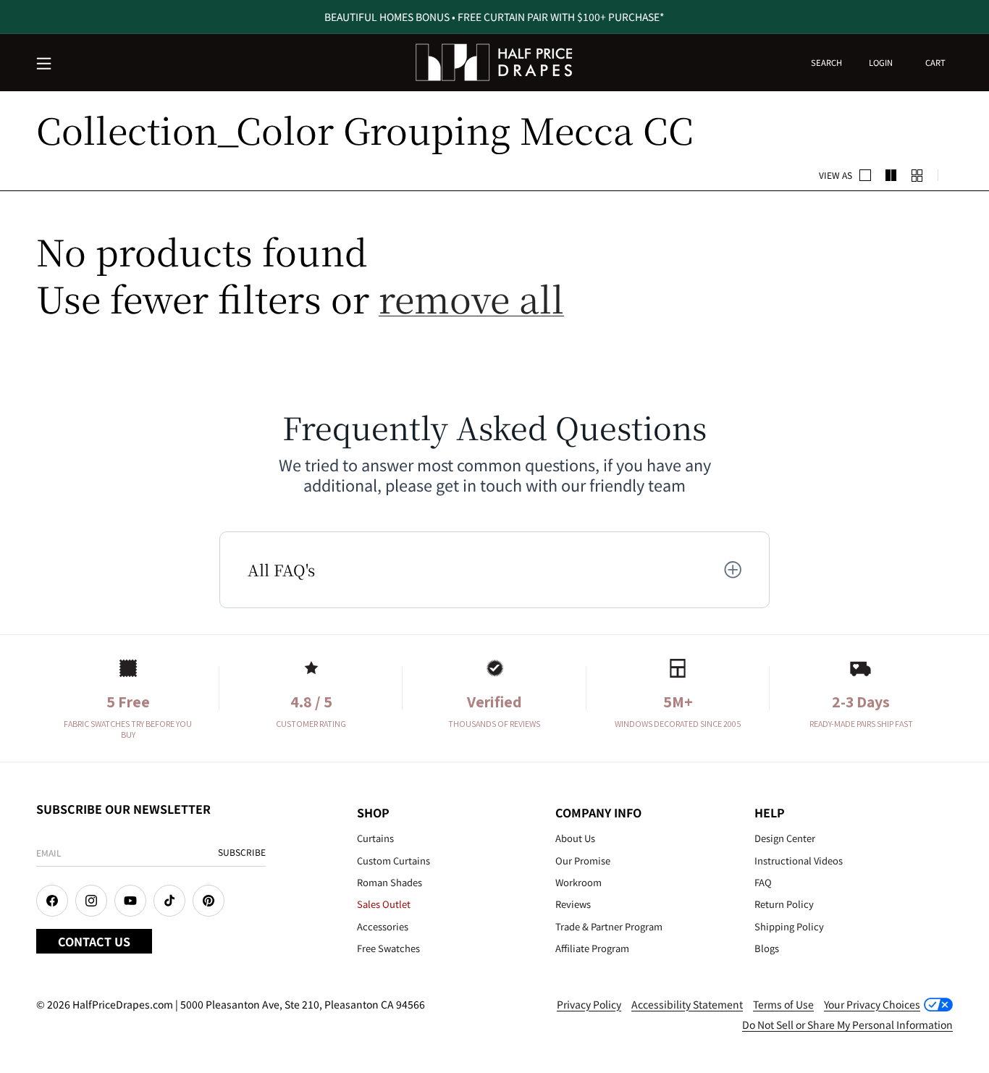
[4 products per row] (891, 175)
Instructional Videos (798, 860)
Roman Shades (389, 882)
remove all (471, 297)
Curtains (375, 838)
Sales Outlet (384, 904)
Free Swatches (388, 948)
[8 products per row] (917, 175)
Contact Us (94, 941)
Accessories (382, 926)
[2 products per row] (865, 175)
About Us (575, 838)
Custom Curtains (393, 860)
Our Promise (582, 860)
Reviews (573, 904)
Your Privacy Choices (872, 1004)
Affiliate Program (592, 948)
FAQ (763, 882)
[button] (45, 64)
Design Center (784, 838)
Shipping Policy (789, 926)
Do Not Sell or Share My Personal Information (847, 1024)
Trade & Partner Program (608, 926)
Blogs (766, 948)
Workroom (578, 882)
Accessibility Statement (687, 1004)
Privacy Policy (589, 1004)
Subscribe (242, 852)
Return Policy (784, 904)
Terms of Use (783, 1004)
